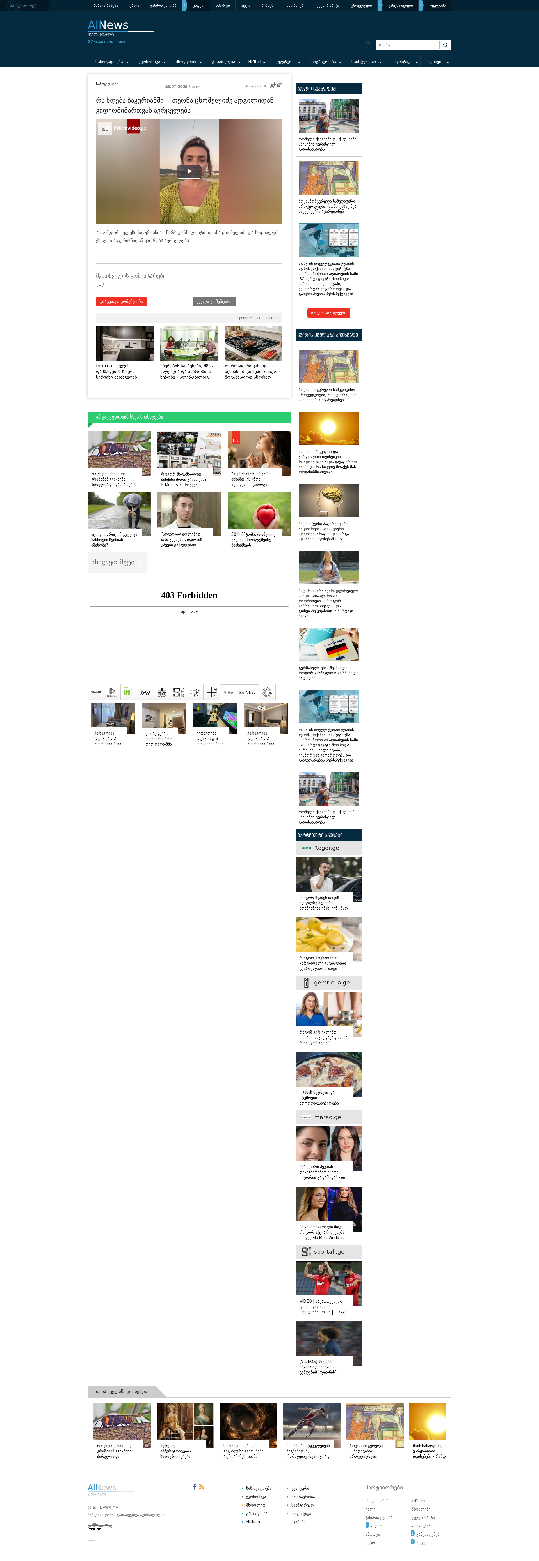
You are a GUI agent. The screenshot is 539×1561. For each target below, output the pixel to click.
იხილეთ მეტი (114, 562)
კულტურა (285, 61)
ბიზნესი (268, 5)
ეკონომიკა (149, 61)
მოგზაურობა (323, 61)
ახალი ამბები (105, 5)
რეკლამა (437, 5)
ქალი (134, 5)
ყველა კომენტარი (214, 301)
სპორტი (223, 5)
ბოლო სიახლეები (328, 313)
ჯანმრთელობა (163, 5)
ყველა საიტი (328, 5)
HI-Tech (255, 61)
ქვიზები (436, 61)
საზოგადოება (109, 61)
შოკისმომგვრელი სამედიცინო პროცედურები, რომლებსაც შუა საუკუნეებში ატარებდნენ (328, 206)
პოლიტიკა (402, 61)
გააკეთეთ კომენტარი (121, 301)
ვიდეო (199, 5)
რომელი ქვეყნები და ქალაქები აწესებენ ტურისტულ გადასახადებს (328, 144)
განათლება (223, 61)
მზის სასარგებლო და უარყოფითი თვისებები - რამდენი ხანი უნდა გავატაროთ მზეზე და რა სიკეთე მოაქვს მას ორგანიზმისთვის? (328, 461)
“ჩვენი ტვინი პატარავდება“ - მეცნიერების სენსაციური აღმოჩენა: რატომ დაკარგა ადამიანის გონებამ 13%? (325, 531)
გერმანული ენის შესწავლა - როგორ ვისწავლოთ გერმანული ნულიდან (328, 673)
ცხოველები (361, 5)
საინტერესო (363, 61)
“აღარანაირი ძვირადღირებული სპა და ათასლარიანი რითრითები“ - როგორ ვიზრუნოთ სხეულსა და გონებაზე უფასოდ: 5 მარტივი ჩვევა (329, 604)
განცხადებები (400, 5)
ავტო (245, 5)
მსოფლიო (186, 61)
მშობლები (296, 5)
